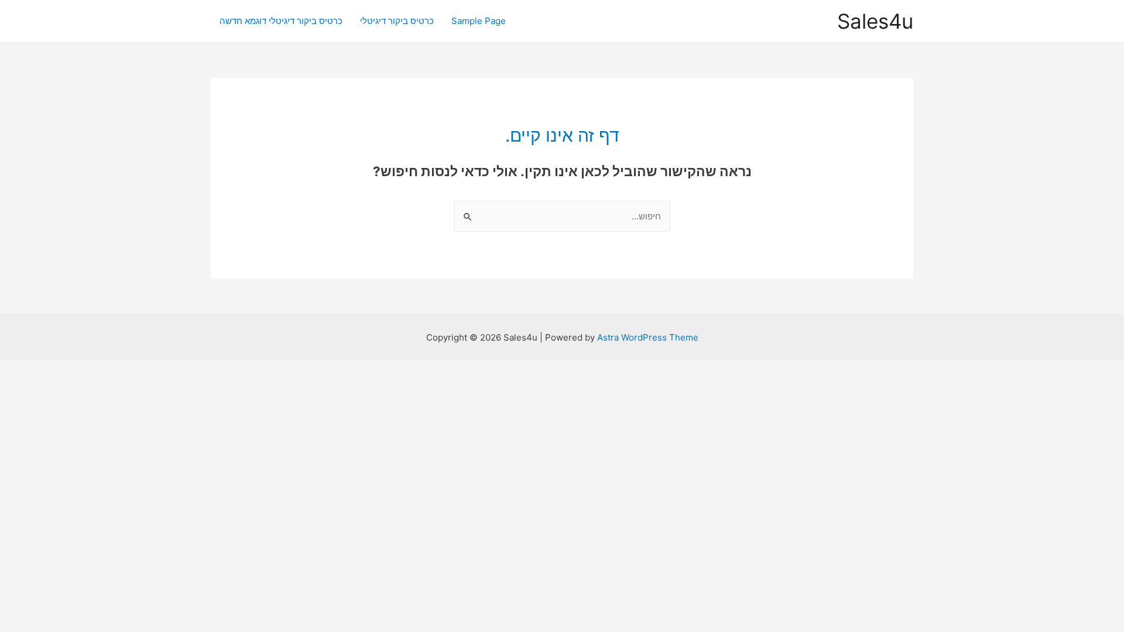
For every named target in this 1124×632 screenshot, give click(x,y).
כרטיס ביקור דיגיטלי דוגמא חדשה (281, 20)
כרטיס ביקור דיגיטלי (397, 20)
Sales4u (875, 21)
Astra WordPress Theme (647, 337)
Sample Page (478, 20)
